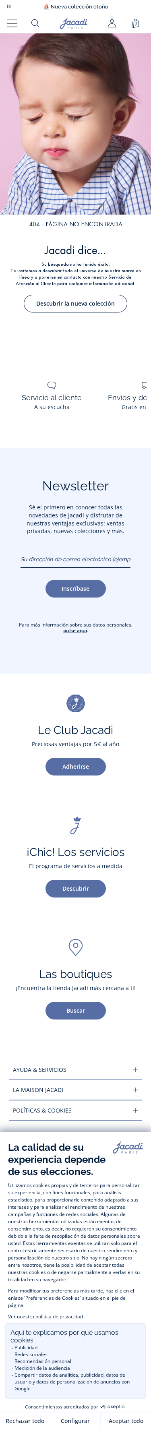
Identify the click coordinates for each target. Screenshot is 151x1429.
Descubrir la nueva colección (75, 303)
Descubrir (75, 888)
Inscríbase (75, 588)
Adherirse (75, 766)
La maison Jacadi (38, 1090)
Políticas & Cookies (42, 1110)
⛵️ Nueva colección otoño (75, 7)
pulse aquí (75, 630)
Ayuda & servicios (39, 1069)
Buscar (75, 1010)
